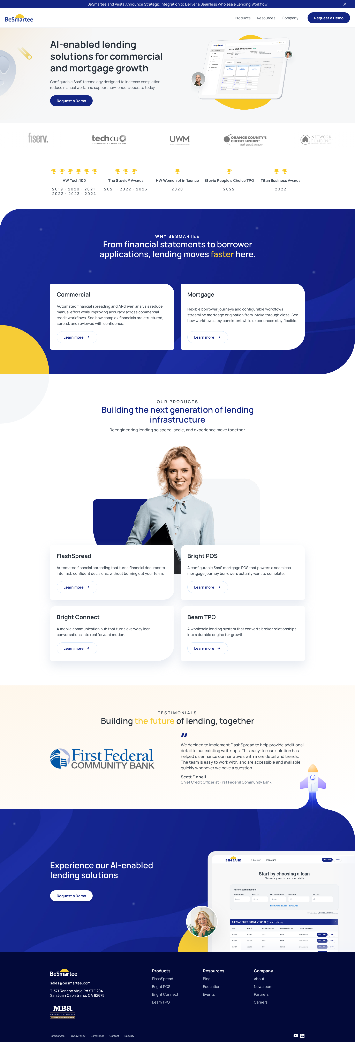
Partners (261, 994)
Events (209, 994)
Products (242, 18)
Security (129, 1035)
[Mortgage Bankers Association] (101, 1012)
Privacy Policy (77, 1035)
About (259, 978)
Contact (114, 1035)
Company (290, 18)
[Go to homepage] (19, 18)
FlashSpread (162, 978)
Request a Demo (328, 17)
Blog (207, 978)
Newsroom (263, 986)
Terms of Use (57, 1035)
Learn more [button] (73, 337)
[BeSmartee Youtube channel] (295, 1035)
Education (211, 986)
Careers (260, 1001)
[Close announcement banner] (345, 4)
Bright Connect (165, 994)
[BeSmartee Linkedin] (302, 1035)
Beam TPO (161, 1001)
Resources (266, 18)
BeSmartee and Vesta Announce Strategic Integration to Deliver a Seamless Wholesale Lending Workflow (177, 4)
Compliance (97, 1035)
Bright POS (161, 986)
